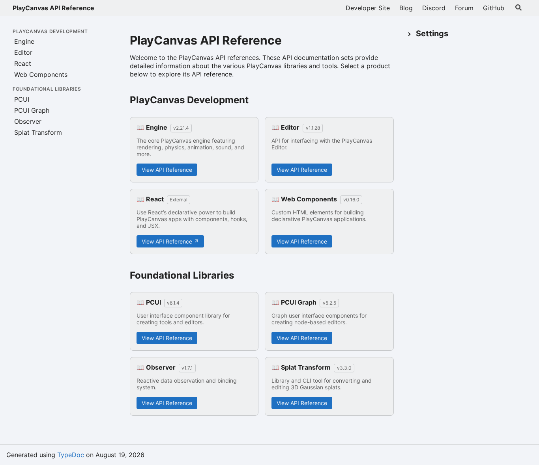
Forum (464, 8)
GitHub (493, 8)
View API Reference (167, 169)
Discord (433, 8)
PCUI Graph (31, 110)
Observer (27, 121)
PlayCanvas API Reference (53, 8)
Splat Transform (38, 132)
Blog (406, 8)
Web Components (40, 74)
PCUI (21, 99)
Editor (23, 52)
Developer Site (368, 8)
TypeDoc (70, 455)
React (22, 63)
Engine (24, 41)
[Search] (518, 8)
